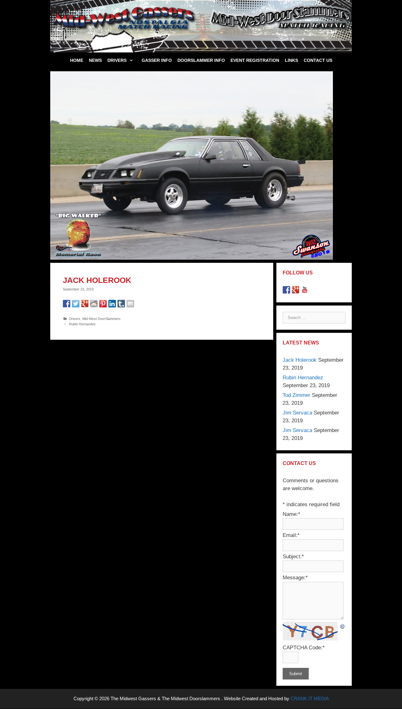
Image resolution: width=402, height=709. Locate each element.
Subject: (293, 557)
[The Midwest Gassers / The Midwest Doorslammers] (201, 26)
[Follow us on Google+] (295, 290)
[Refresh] (342, 626)
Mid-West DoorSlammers (101, 319)
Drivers (117, 60)
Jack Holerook (300, 360)
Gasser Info (157, 60)
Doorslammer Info (201, 60)
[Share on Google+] (85, 303)
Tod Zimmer (296, 395)
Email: (291, 535)
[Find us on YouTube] (304, 290)
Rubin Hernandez (82, 324)
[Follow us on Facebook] (286, 290)
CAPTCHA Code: (304, 648)
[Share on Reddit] (94, 303)
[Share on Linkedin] (112, 303)
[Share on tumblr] (121, 303)
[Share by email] (130, 303)
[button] (133, 60)
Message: (295, 578)
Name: (291, 514)
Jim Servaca (297, 413)
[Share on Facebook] (66, 303)
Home (76, 60)
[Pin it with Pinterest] (103, 303)
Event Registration (255, 60)
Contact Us (318, 60)
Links (291, 60)
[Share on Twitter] (75, 303)
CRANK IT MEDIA (310, 698)
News (95, 60)
